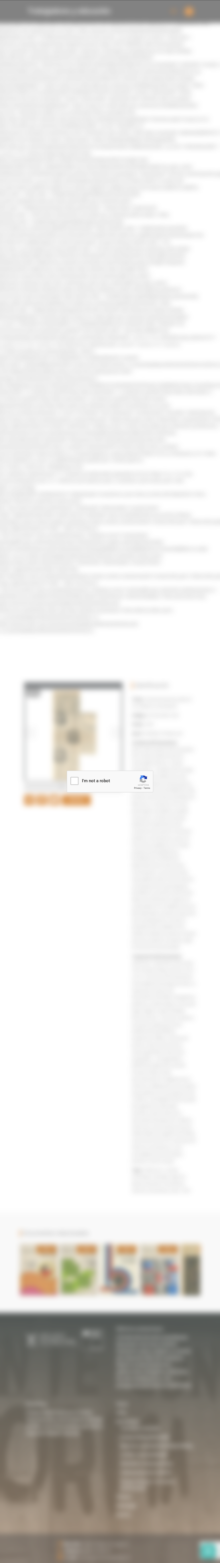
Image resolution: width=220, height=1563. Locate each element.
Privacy (138, 788)
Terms (147, 788)
